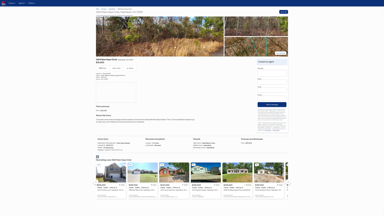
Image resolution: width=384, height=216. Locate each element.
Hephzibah (112, 9)
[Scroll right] (288, 181)
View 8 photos (280, 53)
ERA (97, 9)
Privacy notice (276, 130)
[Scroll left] (96, 181)
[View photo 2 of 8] (256, 26)
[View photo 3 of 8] (256, 46)
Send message (272, 104)
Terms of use (268, 130)
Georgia (103, 9)
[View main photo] (160, 36)
